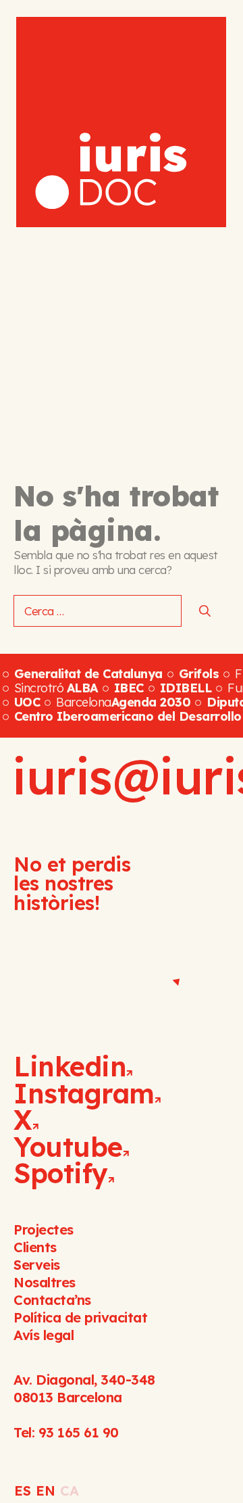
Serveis (37, 1264)
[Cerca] (205, 611)
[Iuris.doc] (121, 122)
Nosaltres (45, 1282)
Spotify (61, 1173)
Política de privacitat (80, 1317)
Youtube (68, 1147)
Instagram (84, 1093)
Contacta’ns (52, 1299)
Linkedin (70, 1066)
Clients (35, 1247)
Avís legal (44, 1335)
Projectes (44, 1229)
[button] (208, 26)
